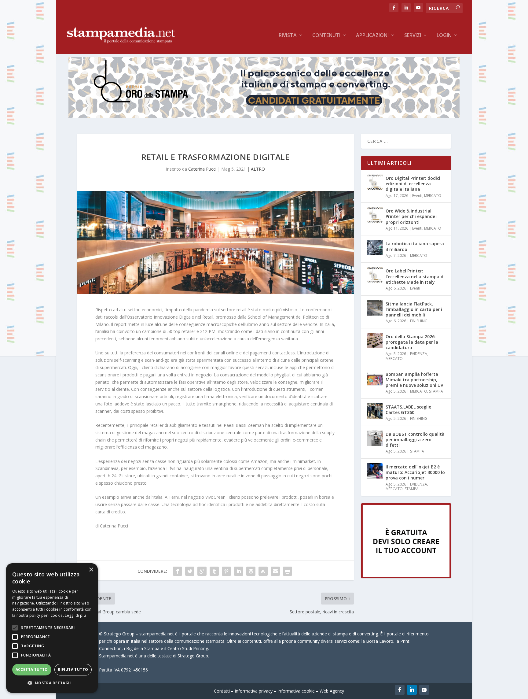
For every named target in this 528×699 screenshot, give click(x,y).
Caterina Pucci (202, 169)
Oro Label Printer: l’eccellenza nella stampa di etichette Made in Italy (415, 276)
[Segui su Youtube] (424, 690)
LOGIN (444, 36)
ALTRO (258, 169)
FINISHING (418, 321)
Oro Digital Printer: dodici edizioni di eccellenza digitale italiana (413, 183)
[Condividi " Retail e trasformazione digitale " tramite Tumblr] (214, 571)
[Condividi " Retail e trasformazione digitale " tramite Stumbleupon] (263, 571)
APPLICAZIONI (372, 36)
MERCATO (432, 195)
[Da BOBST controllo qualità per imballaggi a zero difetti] (375, 438)
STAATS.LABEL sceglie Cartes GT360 (408, 409)
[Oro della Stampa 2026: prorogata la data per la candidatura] (375, 340)
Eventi (417, 195)
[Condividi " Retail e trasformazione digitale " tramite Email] (275, 571)
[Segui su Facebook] (400, 690)
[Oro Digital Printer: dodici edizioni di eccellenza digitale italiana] (375, 182)
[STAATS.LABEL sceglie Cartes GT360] (375, 411)
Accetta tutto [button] (32, 669)
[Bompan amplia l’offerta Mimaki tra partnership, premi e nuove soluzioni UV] (375, 378)
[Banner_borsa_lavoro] (406, 576)
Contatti (222, 691)
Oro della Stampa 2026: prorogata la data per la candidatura (412, 342)
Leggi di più (75, 615)
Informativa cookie (296, 691)
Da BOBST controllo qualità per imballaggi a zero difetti (415, 439)
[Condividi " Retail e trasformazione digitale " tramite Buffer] (251, 571)
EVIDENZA (418, 353)
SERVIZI (412, 36)
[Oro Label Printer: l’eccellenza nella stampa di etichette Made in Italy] (375, 275)
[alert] (52, 628)
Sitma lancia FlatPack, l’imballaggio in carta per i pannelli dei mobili (414, 309)
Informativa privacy (254, 691)
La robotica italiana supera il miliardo (415, 246)
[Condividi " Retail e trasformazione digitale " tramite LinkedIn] (239, 571)
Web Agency (332, 691)
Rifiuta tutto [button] (73, 669)
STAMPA (436, 391)
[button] (52, 683)
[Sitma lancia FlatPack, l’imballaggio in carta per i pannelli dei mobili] (375, 308)
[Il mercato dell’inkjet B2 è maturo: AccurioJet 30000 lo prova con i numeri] (375, 471)
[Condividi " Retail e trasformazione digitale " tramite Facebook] (177, 571)
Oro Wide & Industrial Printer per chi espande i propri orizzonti (412, 216)
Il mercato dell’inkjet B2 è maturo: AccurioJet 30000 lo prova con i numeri (415, 472)
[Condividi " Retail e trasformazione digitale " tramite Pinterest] (226, 571)
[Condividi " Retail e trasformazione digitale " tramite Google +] (202, 571)
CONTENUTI (326, 36)
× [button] (91, 570)
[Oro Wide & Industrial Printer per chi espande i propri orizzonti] (375, 215)
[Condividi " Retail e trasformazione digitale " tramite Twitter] (190, 571)
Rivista (288, 36)
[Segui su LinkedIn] (412, 690)
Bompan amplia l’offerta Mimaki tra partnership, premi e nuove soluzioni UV (414, 379)
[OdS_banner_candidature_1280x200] (264, 117)
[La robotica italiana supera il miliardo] (375, 247)
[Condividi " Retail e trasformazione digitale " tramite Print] (287, 571)
